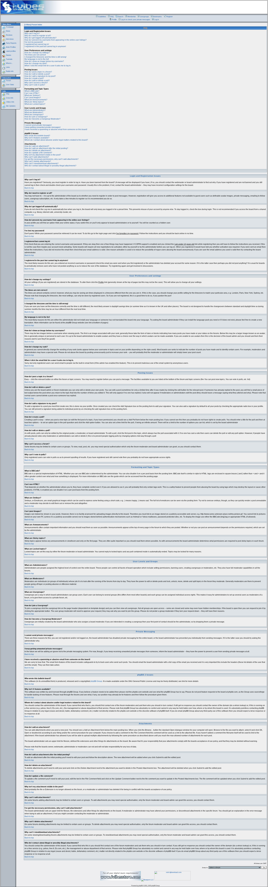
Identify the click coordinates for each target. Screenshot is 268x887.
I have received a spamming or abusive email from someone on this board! (56, 129)
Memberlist (131, 16)
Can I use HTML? (32, 93)
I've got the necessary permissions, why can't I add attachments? (51, 159)
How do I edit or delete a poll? (37, 80)
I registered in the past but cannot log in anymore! (45, 46)
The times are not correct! (35, 55)
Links (7, 67)
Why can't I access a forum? (36, 83)
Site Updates (10, 106)
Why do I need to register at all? (38, 36)
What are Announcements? (36, 100)
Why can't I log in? (32, 33)
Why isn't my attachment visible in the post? (43, 155)
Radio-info (9, 71)
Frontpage (9, 27)
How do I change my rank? (36, 63)
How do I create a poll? (34, 78)
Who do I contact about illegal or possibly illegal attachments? (50, 166)
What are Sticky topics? (34, 102)
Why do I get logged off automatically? (40, 38)
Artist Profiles (10, 47)
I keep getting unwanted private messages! (42, 127)
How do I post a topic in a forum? (38, 72)
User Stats (9, 84)
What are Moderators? (34, 112)
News (7, 31)
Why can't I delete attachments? (38, 161)
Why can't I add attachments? (37, 157)
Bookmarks (157, 16)
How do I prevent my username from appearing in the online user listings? (56, 40)
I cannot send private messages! (38, 125)
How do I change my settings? (37, 53)
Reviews (8, 35)
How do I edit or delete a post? (37, 74)
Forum (8, 80)
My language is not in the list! (37, 59)
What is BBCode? (32, 91)
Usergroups (144, 16)
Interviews (9, 39)
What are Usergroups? (34, 114)
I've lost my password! (34, 42)
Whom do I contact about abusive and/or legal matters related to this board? (56, 140)
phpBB (140, 885)
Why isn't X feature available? (37, 138)
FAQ (112, 16)
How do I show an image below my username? (44, 61)
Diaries (8, 55)
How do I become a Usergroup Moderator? (42, 119)
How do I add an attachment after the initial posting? (46, 148)
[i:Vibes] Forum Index (33, 25)
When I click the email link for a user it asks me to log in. (48, 66)
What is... (9, 63)
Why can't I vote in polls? (35, 85)
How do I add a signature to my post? (40, 76)
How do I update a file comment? (38, 153)
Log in (156, 19)
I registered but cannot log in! (37, 44)
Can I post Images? (33, 97)
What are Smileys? (32, 95)
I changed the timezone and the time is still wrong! (45, 57)
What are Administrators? (35, 110)
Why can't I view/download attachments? (41, 163)
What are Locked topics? (35, 104)
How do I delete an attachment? (38, 150)
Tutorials (8, 59)
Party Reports (10, 43)
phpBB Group (96, 681)
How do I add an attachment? (37, 146)
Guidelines (102, 16)
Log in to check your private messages (135, 19)
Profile (114, 19)
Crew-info (9, 98)
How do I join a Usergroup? (36, 117)
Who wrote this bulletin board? (37, 136)
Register (169, 16)
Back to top (29, 188)
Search (120, 16)
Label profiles (10, 51)
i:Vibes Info (9, 102)
